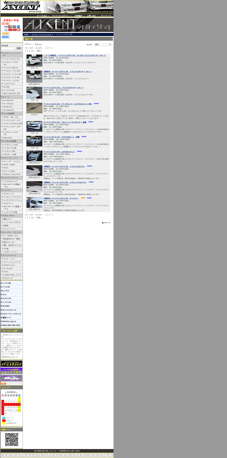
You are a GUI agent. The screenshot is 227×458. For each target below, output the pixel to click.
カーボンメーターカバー (12, 197)
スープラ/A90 (8, 90)
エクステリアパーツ (10, 178)
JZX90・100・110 (10, 117)
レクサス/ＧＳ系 (9, 148)
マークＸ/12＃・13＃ (11, 120)
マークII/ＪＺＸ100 (11, 71)
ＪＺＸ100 (7, 283)
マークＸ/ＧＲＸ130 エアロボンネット (59, 152)
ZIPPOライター (9, 265)
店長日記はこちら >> (9, 357)
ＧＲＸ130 (7, 298)
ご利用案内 (78, 16)
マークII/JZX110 (10, 68)
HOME (26, 34)
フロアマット (8, 203)
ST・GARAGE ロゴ (10, 236)
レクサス (6, 291)
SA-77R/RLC (8, 104)
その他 (5, 249)
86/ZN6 (6, 87)
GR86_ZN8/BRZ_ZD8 (11, 93)
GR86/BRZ (7, 138)
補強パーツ (7, 219)
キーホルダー (8, 268)
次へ (33, 51)
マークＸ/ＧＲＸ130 (11, 59)
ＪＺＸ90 (6, 287)
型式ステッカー (9, 242)
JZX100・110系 (9, 154)
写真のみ (38, 44)
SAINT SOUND (9, 165)
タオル (5, 272)
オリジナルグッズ (9, 255)
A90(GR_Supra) (9, 321)
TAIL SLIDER (9, 171)
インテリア (7, 190)
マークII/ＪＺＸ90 (11, 80)
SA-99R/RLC (8, 100)
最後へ (39, 51)
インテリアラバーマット (12, 200)
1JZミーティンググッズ (12, 314)
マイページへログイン (60, 16)
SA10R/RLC (8, 107)
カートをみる (42, 16)
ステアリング (8, 194)
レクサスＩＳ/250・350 (11, 133)
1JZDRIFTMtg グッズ (12, 275)
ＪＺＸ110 (7, 302)
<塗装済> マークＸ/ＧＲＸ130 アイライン (60, 198)
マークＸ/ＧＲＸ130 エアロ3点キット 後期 (61, 137)
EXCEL (6, 168)
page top (107, 222)
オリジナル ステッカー (12, 232)
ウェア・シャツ (9, 259)
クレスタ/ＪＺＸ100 (11, 77)
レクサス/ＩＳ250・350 (11, 63)
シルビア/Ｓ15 (9, 84)
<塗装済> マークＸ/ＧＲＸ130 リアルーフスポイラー (65, 182)
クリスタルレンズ (10, 181)
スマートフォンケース (11, 262)
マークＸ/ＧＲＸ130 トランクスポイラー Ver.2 (63, 88)
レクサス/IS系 (9, 151)
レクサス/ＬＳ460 (10, 145)
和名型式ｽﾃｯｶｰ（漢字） (12, 239)
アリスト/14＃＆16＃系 (12, 124)
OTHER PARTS (8, 216)
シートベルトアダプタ (11, 222)
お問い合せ (91, 16)
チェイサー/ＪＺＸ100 (12, 74)
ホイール (6, 97)
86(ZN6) (6, 306)
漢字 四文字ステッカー (12, 245)
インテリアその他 (10, 212)
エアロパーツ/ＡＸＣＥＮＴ (12, 54)
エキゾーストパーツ (10, 158)
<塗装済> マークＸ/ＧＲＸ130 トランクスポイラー (64, 166)
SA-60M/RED (8, 110)
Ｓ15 (4, 295)
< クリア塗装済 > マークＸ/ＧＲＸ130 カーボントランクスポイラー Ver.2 (74, 55)
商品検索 (4, 46)
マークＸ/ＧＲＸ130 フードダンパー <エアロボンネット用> (67, 104)
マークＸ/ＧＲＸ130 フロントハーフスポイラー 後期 (64, 122)
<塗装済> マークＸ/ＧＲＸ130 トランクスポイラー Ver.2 (67, 72)
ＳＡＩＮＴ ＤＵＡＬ (11, 161)
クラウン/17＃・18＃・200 (12, 128)
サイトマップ (106, 16)
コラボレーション (10, 252)
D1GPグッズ (8, 278)
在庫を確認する (34, 84)
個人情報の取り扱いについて (45, 451)
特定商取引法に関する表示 (70, 451)
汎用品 (5, 226)
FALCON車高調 (8, 114)
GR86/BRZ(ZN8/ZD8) (11, 325)
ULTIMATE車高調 (9, 141)
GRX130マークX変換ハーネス (12, 185)
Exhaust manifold (11, 174)
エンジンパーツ (9, 229)
